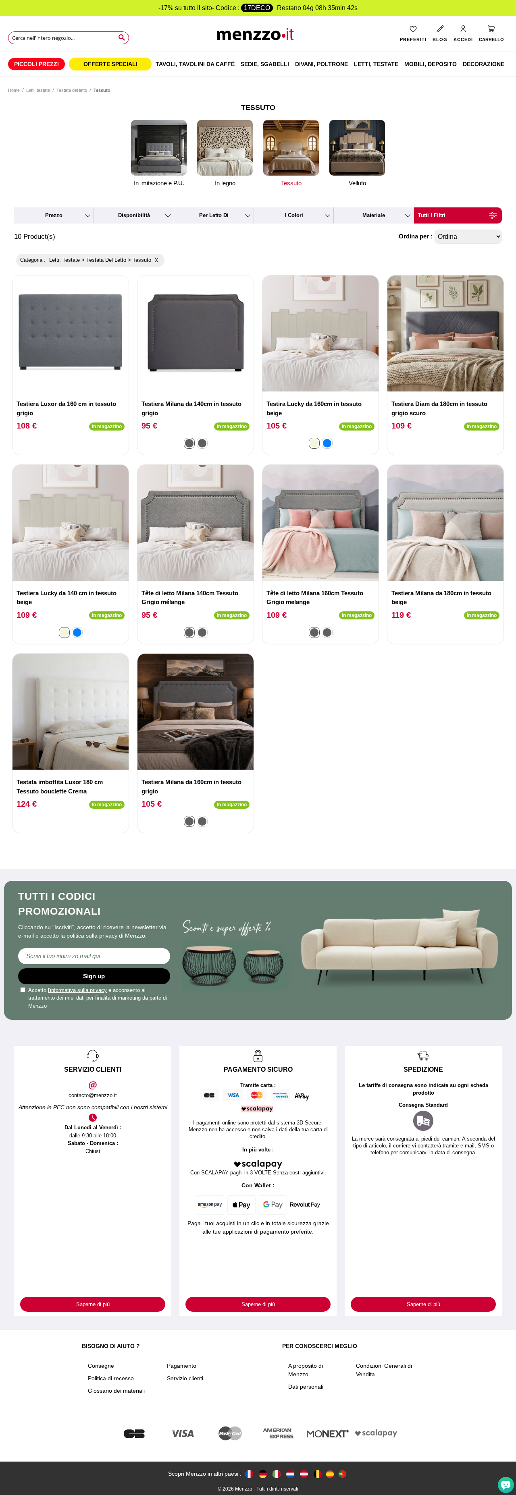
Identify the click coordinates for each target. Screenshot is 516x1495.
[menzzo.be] (318, 1474)
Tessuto (291, 183)
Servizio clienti (185, 1378)
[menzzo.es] (330, 1474)
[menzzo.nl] (290, 1474)
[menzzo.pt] (342, 1474)
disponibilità (134, 215)
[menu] (258, 64)
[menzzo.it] (276, 1474)
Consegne (101, 1365)
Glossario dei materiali (116, 1390)
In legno (225, 183)
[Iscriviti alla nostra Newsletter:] (94, 956)
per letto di (214, 215)
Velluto (357, 183)
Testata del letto (71, 90)
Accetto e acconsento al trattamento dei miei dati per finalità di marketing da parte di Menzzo (97, 998)
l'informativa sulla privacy (77, 990)
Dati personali (305, 1386)
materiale (373, 215)
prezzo (53, 215)
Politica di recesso (111, 1378)
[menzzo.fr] (249, 1474)
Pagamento (181, 1365)
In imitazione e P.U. (159, 183)
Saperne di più (93, 1304)
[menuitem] (36, 64)
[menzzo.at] (304, 1474)
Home (14, 90)
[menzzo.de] (263, 1474)
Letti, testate (38, 90)
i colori (294, 215)
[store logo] (258, 36)
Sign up (94, 976)
